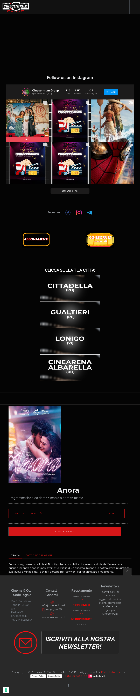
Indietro (114, 513)
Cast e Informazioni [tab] (39, 555)
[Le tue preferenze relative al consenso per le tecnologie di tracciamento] (6, 690)
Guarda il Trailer (25, 513)
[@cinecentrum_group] (26, 92)
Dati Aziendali (112, 672)
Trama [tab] (15, 555)
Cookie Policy (54, 676)
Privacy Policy (38, 676)
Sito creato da (76, 676)
